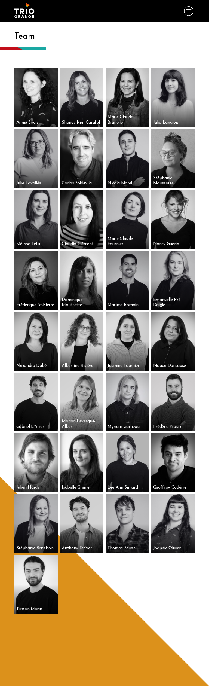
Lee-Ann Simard (122, 472)
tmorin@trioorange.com (33, 609)
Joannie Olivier (167, 538)
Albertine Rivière (77, 355)
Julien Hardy (28, 477)
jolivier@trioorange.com (170, 548)
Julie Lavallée (28, 173)
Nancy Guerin (166, 229)
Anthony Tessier (77, 533)
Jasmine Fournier (123, 355)
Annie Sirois (27, 112)
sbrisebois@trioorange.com (35, 548)
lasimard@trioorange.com (126, 487)
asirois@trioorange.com (33, 122)
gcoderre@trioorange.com (172, 487)
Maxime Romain (123, 294)
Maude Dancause (169, 355)
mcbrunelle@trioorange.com (127, 122)
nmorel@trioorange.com (124, 183)
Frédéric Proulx (167, 416)
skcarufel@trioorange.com (81, 122)
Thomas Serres (121, 533)
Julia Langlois (166, 107)
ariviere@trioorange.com (79, 366)
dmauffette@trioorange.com (83, 305)
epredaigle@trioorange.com (173, 305)
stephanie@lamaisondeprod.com (177, 183)
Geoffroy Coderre (169, 472)
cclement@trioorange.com (81, 244)
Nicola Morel (119, 168)
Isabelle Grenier (76, 477)
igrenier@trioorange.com (80, 487)
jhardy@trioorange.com (33, 487)
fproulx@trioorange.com (171, 427)
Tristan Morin (29, 599)
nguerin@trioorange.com (171, 244)
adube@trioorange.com (33, 366)
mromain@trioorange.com (126, 305)
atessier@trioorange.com (80, 548)
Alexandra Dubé (31, 355)
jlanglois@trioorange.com (171, 122)
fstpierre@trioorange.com (35, 305)
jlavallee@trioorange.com (34, 183)
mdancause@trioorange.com (174, 366)
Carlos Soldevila (77, 168)
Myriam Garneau (123, 416)
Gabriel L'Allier (30, 421)
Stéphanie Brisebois (35, 533)
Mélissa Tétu (28, 234)
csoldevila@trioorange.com (81, 183)
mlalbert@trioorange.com (80, 427)
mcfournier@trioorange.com (127, 244)
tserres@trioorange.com (124, 548)
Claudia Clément (77, 234)
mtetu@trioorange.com (33, 244)
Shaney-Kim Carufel (81, 107)
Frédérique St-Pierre (35, 290)
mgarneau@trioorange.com (127, 427)
